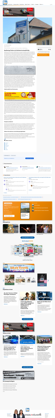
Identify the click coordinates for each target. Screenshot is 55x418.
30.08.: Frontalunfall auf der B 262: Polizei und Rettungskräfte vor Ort (10, 348)
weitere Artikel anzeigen (27, 319)
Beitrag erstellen (16, 4)
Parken (6, 144)
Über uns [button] (41, 4)
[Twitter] (41, 49)
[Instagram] (40, 49)
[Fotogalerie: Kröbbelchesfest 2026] (10, 228)
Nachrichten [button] (10, 4)
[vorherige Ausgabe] (12, 250)
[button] (3, 281)
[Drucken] (50, 49)
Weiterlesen (22, 315)
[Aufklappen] (40, 414)
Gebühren (6, 146)
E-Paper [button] (32, 4)
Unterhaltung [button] (21, 4)
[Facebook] (38, 49)
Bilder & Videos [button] (27, 4)
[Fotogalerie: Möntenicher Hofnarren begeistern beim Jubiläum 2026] (44, 228)
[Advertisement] (27, 398)
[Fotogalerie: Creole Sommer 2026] (27, 228)
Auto (6, 147)
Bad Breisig (7, 145)
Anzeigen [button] (36, 4)
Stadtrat (6, 149)
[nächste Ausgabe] (43, 250)
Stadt (6, 148)
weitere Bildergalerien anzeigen (27, 237)
